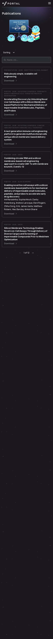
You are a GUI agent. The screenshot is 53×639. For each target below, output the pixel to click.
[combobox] (3, 52)
